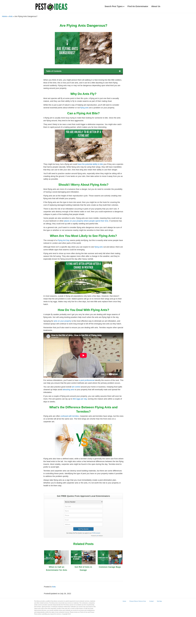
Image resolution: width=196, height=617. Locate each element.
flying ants (84, 108)
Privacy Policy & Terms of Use (137, 601)
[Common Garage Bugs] (110, 561)
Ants (11, 16)
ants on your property (62, 321)
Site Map (159, 601)
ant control (76, 387)
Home (4, 16)
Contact (151, 601)
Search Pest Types (114, 6)
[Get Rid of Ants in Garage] (83, 563)
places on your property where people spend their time (85, 221)
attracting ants (68, 390)
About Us (155, 6)
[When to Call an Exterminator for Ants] (56, 563)
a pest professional (86, 380)
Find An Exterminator (138, 6)
